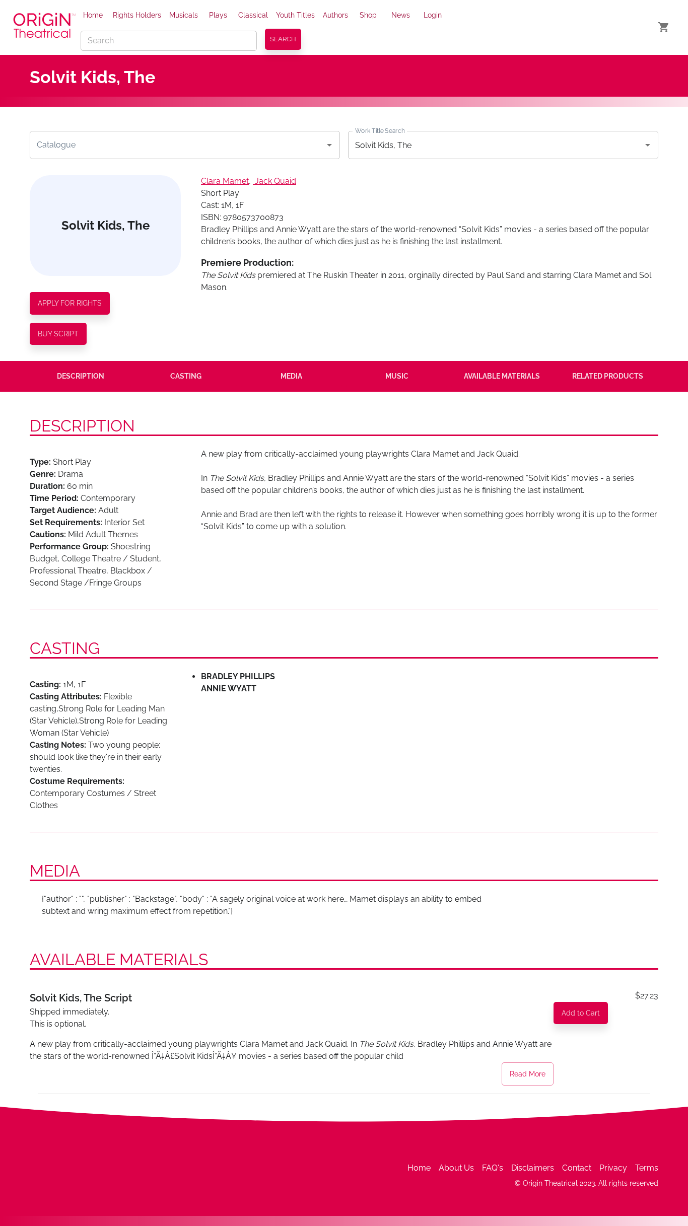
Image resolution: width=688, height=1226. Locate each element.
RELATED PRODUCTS (607, 376)
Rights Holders (137, 15)
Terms (646, 1168)
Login (433, 15)
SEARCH (283, 39)
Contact (576, 1168)
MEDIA (291, 376)
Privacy (613, 1168)
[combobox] (177, 145)
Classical (253, 15)
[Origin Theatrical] (44, 27)
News (400, 15)
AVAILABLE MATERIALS (502, 376)
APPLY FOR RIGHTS (70, 303)
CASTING (185, 376)
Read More (527, 1074)
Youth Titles (295, 15)
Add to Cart (581, 1013)
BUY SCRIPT (58, 334)
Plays (218, 15)
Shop (368, 15)
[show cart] (664, 27)
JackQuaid (275, 181)
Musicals (183, 15)
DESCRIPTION (80, 376)
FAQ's (492, 1168)
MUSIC (396, 376)
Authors (335, 15)
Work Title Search (379, 130)
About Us (456, 1168)
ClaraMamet (225, 181)
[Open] (329, 145)
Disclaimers (532, 1168)
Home (93, 15)
